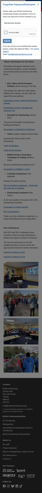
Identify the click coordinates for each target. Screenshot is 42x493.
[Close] (38, 4)
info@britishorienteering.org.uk (20, 54)
